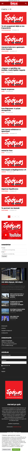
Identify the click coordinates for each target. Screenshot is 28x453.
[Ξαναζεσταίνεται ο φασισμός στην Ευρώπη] (14, 39)
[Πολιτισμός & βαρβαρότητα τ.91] (14, 162)
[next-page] (18, 216)
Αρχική (3, 7)
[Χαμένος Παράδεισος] (14, 181)
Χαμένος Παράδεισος (9, 189)
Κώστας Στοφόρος (4, 210)
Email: (3, 252)
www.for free (6, 150)
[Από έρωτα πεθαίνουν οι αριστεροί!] (14, 121)
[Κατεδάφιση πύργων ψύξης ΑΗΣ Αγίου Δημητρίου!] (5, 311)
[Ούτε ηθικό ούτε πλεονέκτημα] (5, 318)
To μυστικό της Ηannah (10, 208)
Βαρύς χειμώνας (7, 89)
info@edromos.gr (9, 345)
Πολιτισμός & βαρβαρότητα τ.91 (13, 170)
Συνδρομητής (4, 333)
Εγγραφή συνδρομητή (6, 330)
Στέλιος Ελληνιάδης (5, 51)
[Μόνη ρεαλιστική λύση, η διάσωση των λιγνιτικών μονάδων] (5, 296)
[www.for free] (14, 142)
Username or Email (6, 355)
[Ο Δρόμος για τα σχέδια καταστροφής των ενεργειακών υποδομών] (5, 303)
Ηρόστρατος (3, 171)
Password (3, 360)
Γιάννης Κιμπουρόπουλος (6, 30)
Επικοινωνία (4, 326)
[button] (2, 4)
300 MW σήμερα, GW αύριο (12, 282)
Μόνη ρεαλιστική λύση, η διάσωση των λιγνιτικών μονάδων (17, 296)
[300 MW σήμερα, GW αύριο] (14, 274)
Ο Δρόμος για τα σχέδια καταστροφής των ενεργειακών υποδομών (16, 303)
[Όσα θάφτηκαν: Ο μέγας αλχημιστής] (14, 100)
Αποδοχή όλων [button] (16, 449)
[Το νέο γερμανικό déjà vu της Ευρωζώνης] (14, 18)
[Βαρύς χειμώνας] (14, 81)
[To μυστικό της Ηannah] (14, 200)
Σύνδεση (3, 328)
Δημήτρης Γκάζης (4, 284)
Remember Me (6, 365)
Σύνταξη (3, 72)
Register (3, 371)
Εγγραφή (4, 256)
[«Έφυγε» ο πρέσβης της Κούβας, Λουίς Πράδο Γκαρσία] (14, 60)
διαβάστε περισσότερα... (14, 423)
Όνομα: (3, 247)
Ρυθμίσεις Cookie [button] (6, 449)
